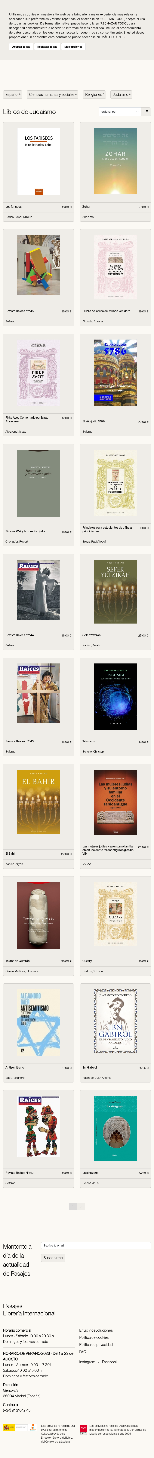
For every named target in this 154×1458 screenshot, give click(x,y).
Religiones (94, 94)
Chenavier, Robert (16, 541)
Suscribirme (53, 1258)
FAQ (82, 1352)
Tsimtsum (88, 741)
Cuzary (87, 961)
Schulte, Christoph (93, 751)
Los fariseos (13, 206)
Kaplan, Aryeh (91, 645)
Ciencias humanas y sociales (53, 94)
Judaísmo (122, 94)
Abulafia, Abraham (93, 321)
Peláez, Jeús (90, 1183)
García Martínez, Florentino (22, 971)
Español (12, 94)
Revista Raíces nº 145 (19, 311)
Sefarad (10, 321)
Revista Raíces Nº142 (19, 1173)
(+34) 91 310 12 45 (16, 1410)
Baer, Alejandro (15, 1077)
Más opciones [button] (73, 46)
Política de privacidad (96, 1344)
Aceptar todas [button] (21, 46)
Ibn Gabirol (89, 1067)
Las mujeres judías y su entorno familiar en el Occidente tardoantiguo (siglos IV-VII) (108, 850)
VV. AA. (87, 864)
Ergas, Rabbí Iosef (94, 541)
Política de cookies (94, 1337)
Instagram (87, 1362)
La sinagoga (90, 1173)
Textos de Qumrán (17, 961)
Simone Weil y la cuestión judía (25, 531)
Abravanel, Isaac (15, 431)
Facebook (110, 1362)
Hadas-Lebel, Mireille (18, 217)
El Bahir (10, 853)
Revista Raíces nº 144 (19, 635)
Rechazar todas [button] (47, 46)
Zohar (86, 206)
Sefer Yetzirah (91, 635)
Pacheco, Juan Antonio (96, 1077)
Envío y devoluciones (96, 1330)
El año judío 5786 (93, 421)
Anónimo (88, 217)
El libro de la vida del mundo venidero (106, 311)
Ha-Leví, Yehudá (92, 971)
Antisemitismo (14, 1067)
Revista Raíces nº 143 (19, 741)
